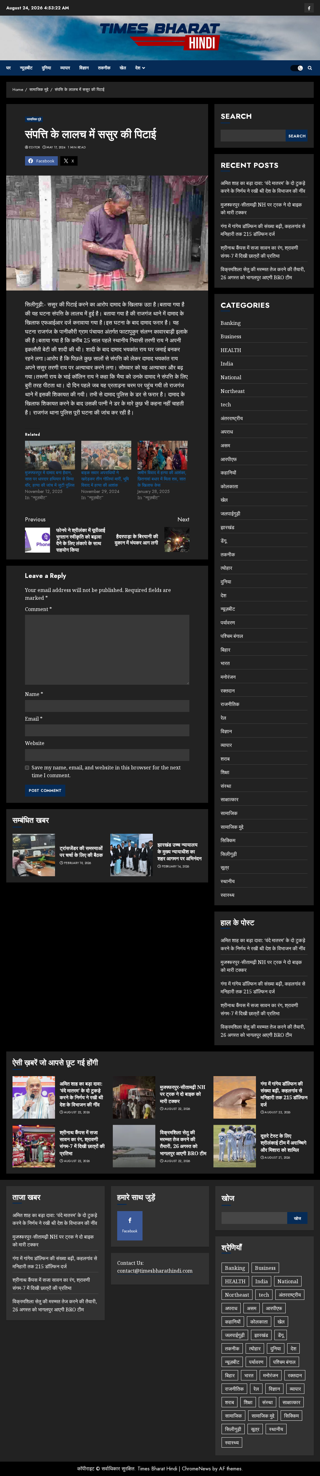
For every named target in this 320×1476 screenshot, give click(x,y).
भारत (225, 663)
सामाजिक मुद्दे (34, 119)
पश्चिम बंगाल (232, 636)
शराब (225, 758)
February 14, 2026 (175, 866)
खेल (123, 68)
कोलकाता (229, 486)
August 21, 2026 (277, 1157)
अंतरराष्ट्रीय (232, 418)
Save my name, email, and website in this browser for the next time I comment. (106, 771)
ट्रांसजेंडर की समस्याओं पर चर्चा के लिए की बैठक (81, 851)
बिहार (225, 649)
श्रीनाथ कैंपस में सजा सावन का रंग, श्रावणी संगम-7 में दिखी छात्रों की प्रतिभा (82, 1143)
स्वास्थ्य (227, 895)
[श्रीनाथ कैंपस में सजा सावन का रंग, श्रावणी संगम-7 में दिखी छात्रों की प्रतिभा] (33, 1146)
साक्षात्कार (229, 799)
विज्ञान (84, 68)
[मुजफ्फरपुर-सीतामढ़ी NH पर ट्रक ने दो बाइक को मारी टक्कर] (134, 1097)
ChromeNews (196, 1468)
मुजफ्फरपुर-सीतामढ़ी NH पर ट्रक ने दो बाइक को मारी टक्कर (182, 1094)
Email (33, 718)
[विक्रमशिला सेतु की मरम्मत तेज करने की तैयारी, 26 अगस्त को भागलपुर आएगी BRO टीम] (134, 1146)
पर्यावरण (228, 622)
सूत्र (225, 867)
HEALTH (231, 350)
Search (236, 116)
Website (34, 743)
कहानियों (228, 472)
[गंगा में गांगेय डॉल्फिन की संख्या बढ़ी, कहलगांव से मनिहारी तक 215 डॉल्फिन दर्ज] (234, 1097)
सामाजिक (229, 813)
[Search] (310, 68)
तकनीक (104, 68)
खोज (228, 1198)
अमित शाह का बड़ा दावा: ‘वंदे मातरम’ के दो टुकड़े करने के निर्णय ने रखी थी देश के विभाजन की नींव (81, 1094)
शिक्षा (225, 772)
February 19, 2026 (77, 863)
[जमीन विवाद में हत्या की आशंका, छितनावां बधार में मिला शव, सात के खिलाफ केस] (163, 455)
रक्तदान (228, 690)
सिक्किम (228, 840)
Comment (38, 609)
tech (226, 404)
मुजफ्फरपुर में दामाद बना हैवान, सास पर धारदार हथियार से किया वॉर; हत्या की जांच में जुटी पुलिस (49, 479)
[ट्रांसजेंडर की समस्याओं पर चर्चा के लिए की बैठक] (33, 855)
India (227, 363)
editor (34, 147)
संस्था (226, 786)
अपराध (227, 431)
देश (137, 68)
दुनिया (46, 68)
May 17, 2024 (56, 147)
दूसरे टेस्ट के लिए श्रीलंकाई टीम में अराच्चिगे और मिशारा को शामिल (283, 1142)
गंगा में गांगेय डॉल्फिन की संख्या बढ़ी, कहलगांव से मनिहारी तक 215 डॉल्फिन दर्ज (263, 230)
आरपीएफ (229, 459)
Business (231, 336)
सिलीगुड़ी (229, 854)
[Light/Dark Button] (296, 68)
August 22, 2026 (77, 1112)
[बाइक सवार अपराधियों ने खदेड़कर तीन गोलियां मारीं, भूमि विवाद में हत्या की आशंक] (106, 455)
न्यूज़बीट (26, 68)
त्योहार (226, 567)
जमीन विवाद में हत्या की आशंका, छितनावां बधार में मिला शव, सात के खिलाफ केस (162, 479)
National (231, 377)
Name (34, 694)
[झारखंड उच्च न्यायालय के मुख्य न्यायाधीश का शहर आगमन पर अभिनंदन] (131, 855)
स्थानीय (228, 881)
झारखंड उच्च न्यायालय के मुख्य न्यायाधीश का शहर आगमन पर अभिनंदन (180, 851)
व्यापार (65, 68)
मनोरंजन (228, 676)
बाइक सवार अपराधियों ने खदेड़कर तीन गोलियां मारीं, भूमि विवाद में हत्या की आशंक (105, 479)
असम (225, 445)
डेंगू (223, 540)
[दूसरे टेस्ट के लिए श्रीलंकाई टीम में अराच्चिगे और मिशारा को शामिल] (234, 1146)
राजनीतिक (230, 704)
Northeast (233, 391)
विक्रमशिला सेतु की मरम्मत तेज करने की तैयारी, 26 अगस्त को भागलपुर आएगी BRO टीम (183, 1143)
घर (8, 68)
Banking (231, 323)
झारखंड (227, 527)
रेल (223, 717)
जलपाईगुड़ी (230, 513)
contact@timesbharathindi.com (154, 1270)
